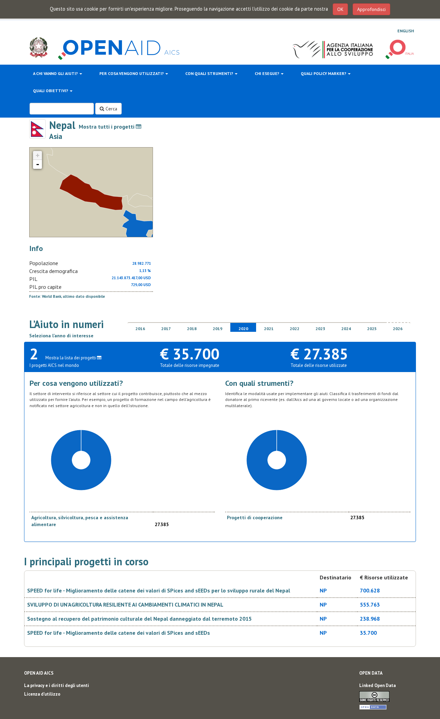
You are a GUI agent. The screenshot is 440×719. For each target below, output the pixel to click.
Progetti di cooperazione (255, 517)
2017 (166, 328)
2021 (269, 328)
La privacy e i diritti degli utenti (56, 685)
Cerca (110, 109)
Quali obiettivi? (51, 90)
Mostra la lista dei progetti (71, 358)
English (405, 30)
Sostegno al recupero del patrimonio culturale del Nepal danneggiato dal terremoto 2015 (139, 618)
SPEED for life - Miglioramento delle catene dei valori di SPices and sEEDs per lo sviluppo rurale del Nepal (158, 590)
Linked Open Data (377, 685)
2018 (192, 328)
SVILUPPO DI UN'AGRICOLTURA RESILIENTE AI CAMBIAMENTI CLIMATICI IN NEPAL (125, 604)
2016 (140, 328)
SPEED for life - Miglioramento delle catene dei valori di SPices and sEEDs (118, 632)
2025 (372, 328)
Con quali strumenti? (209, 73)
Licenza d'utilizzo (42, 694)
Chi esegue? (267, 73)
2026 (398, 328)
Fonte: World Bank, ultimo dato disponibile (67, 296)
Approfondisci (371, 9)
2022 (294, 328)
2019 (217, 328)
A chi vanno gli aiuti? (56, 73)
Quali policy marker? (324, 73)
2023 (320, 328)
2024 (346, 328)
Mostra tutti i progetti (107, 126)
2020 (243, 328)
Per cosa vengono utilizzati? (132, 73)
